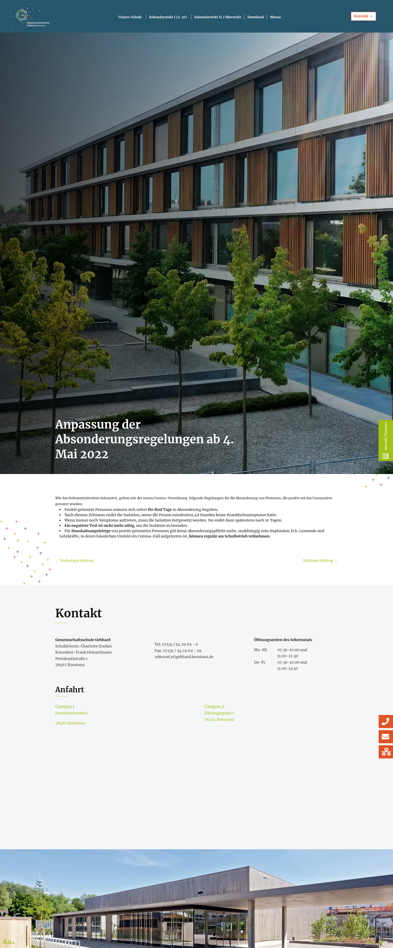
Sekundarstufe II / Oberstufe (217, 17)
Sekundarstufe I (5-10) (168, 17)
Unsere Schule (130, 17)
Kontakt (361, 16)
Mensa (275, 17)
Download (255, 17)
